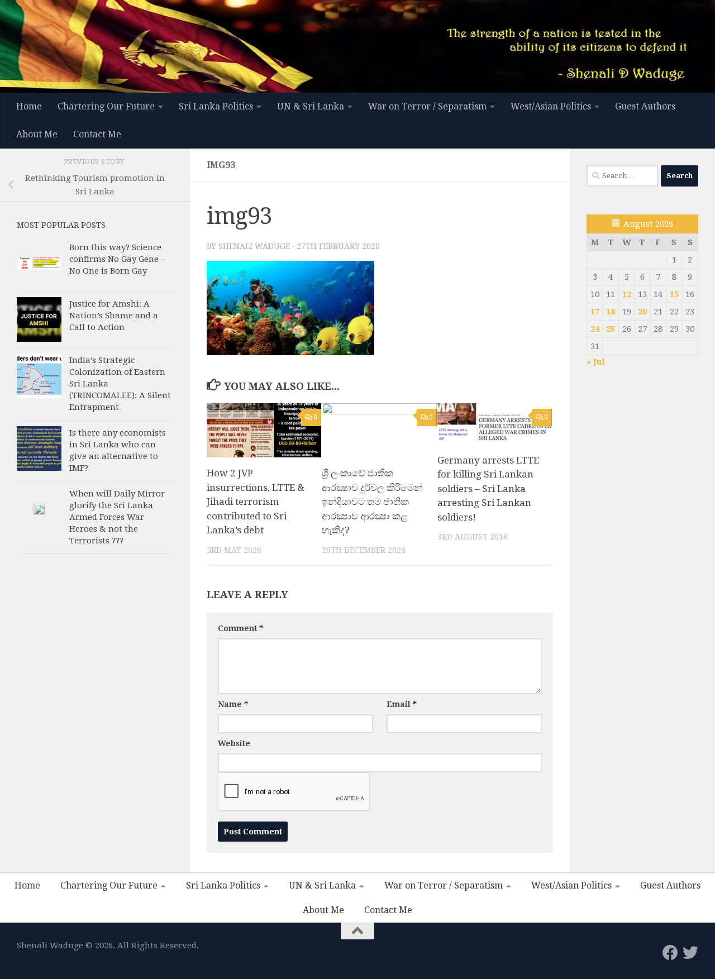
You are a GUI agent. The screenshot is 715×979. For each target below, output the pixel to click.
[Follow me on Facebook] (670, 953)
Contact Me (97, 134)
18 (610, 312)
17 (594, 312)
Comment (240, 628)
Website (234, 743)
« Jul (596, 362)
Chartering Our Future (106, 106)
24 (594, 329)
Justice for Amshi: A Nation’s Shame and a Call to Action (113, 315)
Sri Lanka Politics (216, 106)
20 (642, 312)
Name (233, 704)
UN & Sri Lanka (310, 106)
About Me (37, 134)
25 (610, 329)
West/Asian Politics (551, 106)
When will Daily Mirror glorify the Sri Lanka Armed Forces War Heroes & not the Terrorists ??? (117, 517)
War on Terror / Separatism (427, 106)
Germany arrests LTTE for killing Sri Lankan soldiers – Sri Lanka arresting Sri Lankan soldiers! (488, 489)
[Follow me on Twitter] (690, 953)
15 (674, 294)
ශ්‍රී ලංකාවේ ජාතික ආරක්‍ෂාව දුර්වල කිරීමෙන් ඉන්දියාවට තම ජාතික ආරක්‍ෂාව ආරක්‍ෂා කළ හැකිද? (372, 501)
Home (29, 106)
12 (626, 294)
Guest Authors (645, 106)
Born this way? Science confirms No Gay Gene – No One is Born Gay (117, 259)
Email (402, 704)
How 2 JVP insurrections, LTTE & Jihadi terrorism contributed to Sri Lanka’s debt (255, 501)
